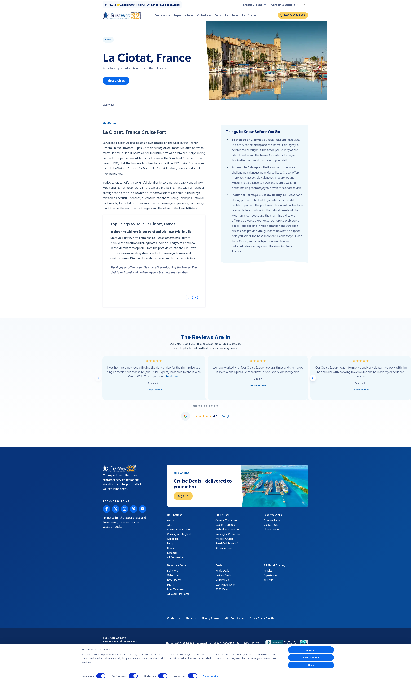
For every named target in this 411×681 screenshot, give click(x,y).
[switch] (133, 675)
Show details (210, 676)
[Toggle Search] (305, 5)
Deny (311, 665)
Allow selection (311, 657)
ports (108, 39)
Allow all (311, 650)
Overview (108, 105)
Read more (172, 376)
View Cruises (116, 80)
